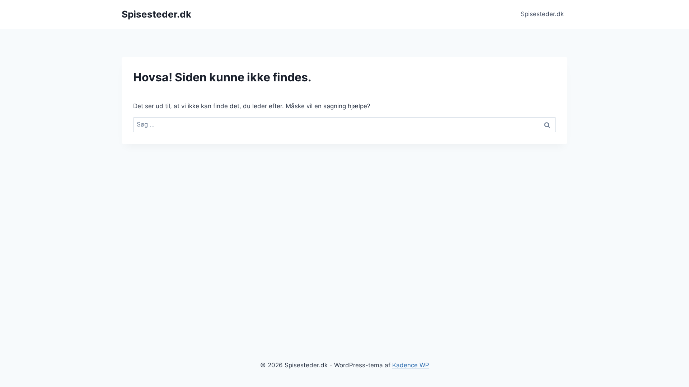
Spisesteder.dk (542, 14)
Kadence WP (410, 365)
